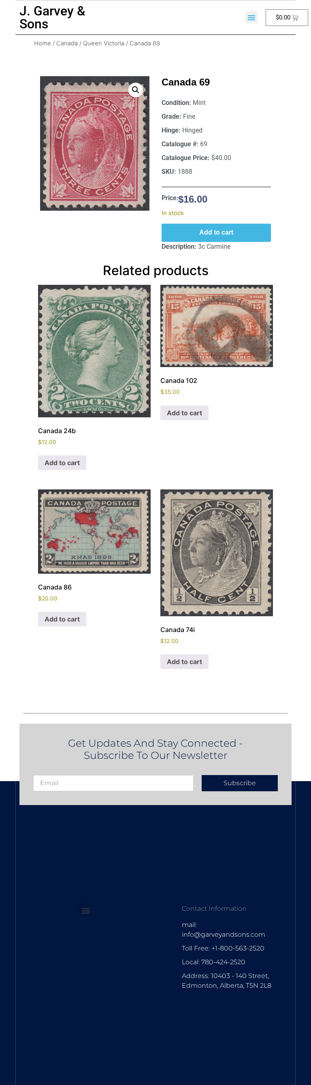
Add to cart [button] (62, 463)
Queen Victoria (103, 43)
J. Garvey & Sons (52, 17)
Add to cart (216, 232)
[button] (251, 17)
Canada (67, 43)
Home (42, 43)
